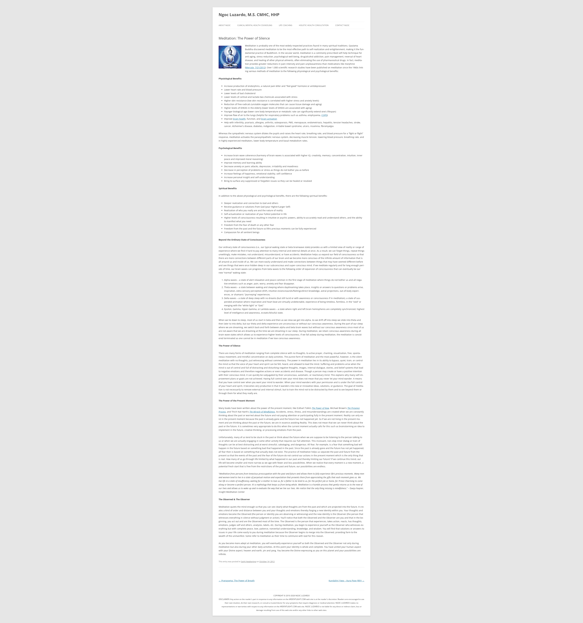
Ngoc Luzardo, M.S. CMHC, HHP (249, 14)
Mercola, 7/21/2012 (255, 67)
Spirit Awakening (248, 561)
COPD (324, 115)
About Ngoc (225, 25)
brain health (239, 118)
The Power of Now (320, 408)
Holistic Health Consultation (314, 25)
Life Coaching (285, 25)
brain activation (269, 118)
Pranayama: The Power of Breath (237, 580)
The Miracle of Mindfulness (262, 411)
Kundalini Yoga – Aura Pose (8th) (346, 580)
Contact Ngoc (342, 25)
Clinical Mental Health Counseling (254, 25)
